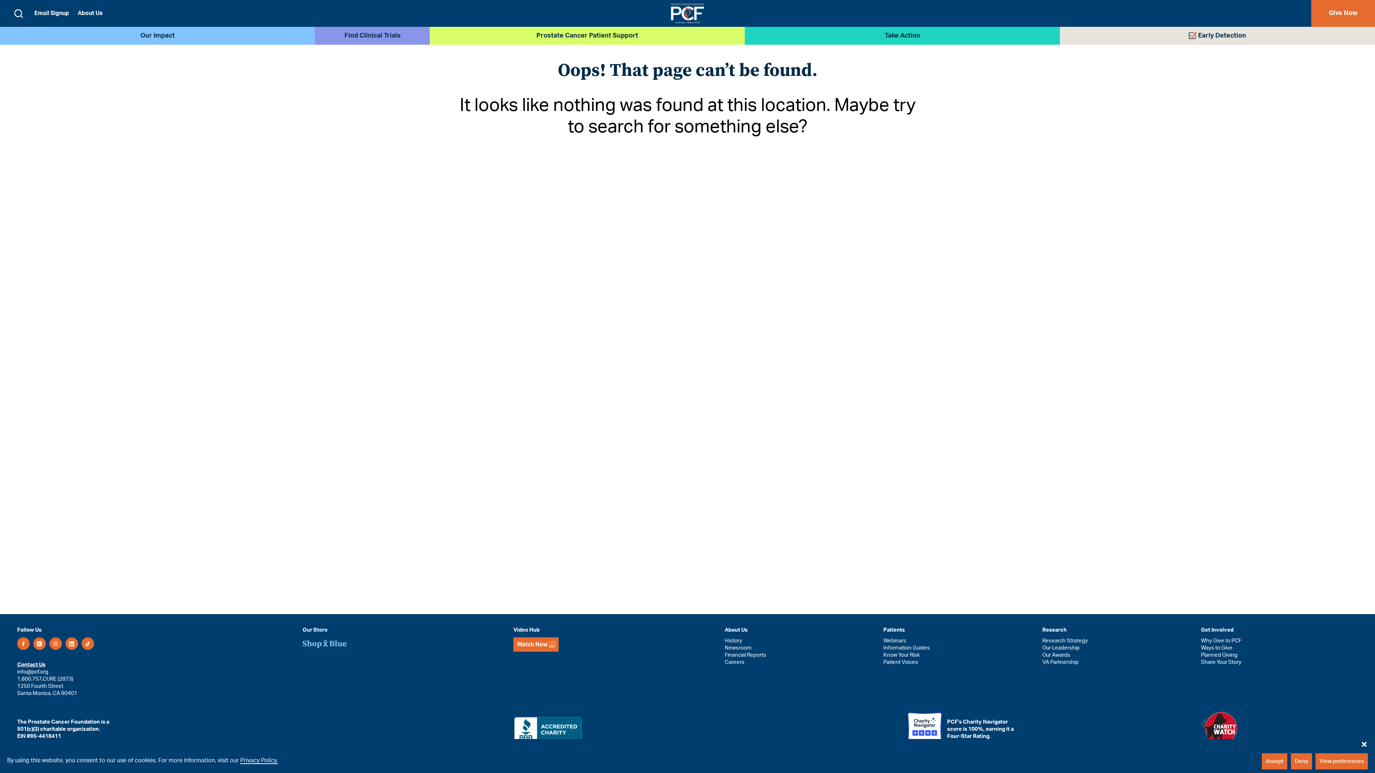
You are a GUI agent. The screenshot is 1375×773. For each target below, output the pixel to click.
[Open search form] (18, 13)
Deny (1301, 761)
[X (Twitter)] (39, 643)
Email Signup (51, 13)
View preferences (1341, 761)
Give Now (1343, 13)
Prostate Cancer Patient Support (587, 36)
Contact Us (31, 664)
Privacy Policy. (259, 760)
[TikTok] (88, 643)
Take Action (902, 36)
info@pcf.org (32, 672)
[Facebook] (23, 643)
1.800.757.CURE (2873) (45, 679)
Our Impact (157, 36)
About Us (90, 13)
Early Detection (1222, 36)
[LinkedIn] (72, 643)
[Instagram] (55, 643)
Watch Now (532, 644)
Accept (1274, 761)
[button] (1364, 742)
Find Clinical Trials (372, 36)
